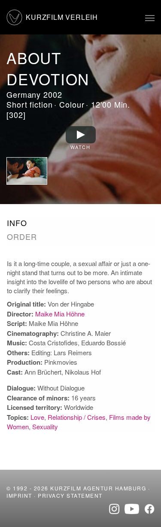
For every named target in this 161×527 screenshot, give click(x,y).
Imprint (19, 495)
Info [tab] (17, 222)
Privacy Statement (70, 495)
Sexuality (45, 426)
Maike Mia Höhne (60, 313)
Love (37, 417)
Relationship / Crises (77, 417)
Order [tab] (22, 236)
